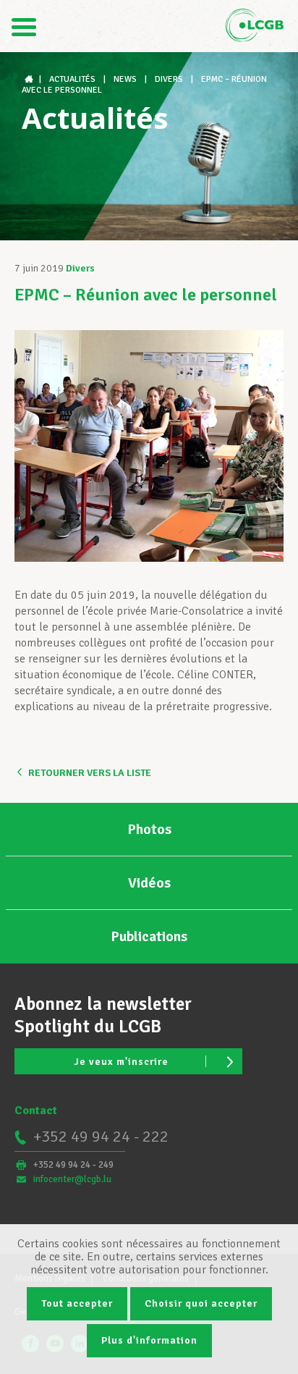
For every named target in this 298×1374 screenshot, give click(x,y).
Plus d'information (149, 1340)
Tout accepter (77, 1303)
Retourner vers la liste (89, 773)
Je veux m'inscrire (121, 1061)
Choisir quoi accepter (201, 1303)
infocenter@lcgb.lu (72, 1179)
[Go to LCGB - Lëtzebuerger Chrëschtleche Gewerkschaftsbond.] (30, 79)
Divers (80, 268)
